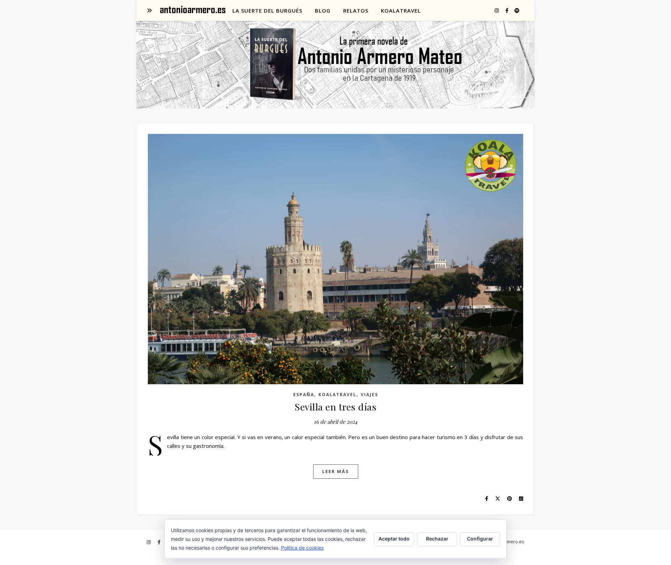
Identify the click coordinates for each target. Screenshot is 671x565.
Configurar (480, 539)
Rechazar (437, 539)
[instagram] (497, 10)
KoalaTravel (401, 10)
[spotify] (516, 10)
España (303, 395)
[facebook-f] (507, 10)
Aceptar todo (394, 539)
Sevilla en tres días (335, 406)
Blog (323, 10)
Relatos (355, 10)
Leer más (335, 471)
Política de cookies (302, 548)
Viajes (369, 395)
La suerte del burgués (267, 10)
